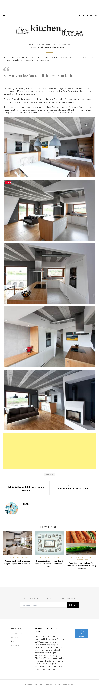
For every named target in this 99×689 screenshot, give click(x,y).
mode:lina (49, 474)
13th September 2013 (62, 44)
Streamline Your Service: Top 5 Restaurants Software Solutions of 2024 (49, 564)
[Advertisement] (49, 6)
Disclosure (15, 645)
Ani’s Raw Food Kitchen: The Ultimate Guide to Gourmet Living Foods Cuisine (81, 566)
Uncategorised (44, 44)
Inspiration (45, 558)
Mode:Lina (67, 57)
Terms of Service (17, 633)
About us (14, 637)
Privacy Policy (16, 629)
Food (77, 558)
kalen (26, 503)
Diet (72, 558)
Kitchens (31, 44)
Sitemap (14, 641)
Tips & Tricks (22, 558)
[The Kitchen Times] (50, 28)
